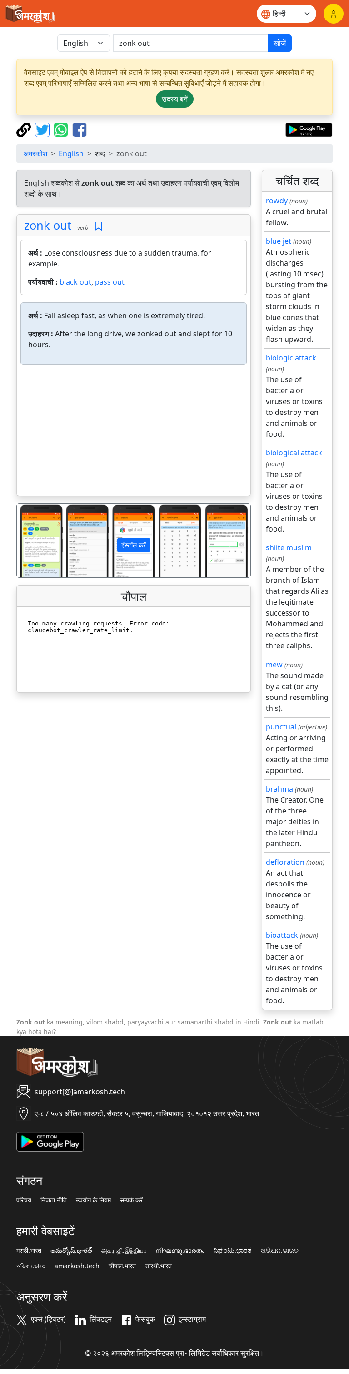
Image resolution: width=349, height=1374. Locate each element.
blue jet (278, 241)
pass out (110, 282)
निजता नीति (53, 1200)
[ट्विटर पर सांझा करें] (43, 129)
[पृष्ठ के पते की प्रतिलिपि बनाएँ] (24, 129)
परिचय (23, 1200)
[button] (34, 540)
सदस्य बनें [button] (175, 99)
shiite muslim (289, 547)
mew (274, 665)
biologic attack (291, 358)
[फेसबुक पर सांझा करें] (79, 129)
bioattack (282, 935)
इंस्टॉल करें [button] (133, 545)
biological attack (294, 453)
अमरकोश (35, 153)
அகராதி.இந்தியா (123, 1250)
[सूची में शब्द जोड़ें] (98, 226)
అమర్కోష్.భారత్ (71, 1250)
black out (75, 282)
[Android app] (50, 1141)
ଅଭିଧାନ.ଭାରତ (280, 1250)
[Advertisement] (133, 432)
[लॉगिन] (334, 14)
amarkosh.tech (77, 1266)
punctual (281, 727)
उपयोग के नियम (93, 1200)
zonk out (47, 225)
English (71, 153)
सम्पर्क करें (131, 1200)
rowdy (277, 201)
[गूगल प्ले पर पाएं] (309, 129)
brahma (279, 789)
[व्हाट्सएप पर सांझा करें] (62, 129)
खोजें (280, 43)
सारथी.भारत (158, 1266)
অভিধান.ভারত (30, 1266)
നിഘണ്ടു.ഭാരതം (179, 1250)
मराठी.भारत (28, 1250)
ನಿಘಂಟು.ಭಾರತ (233, 1250)
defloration (285, 862)
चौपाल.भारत (122, 1266)
